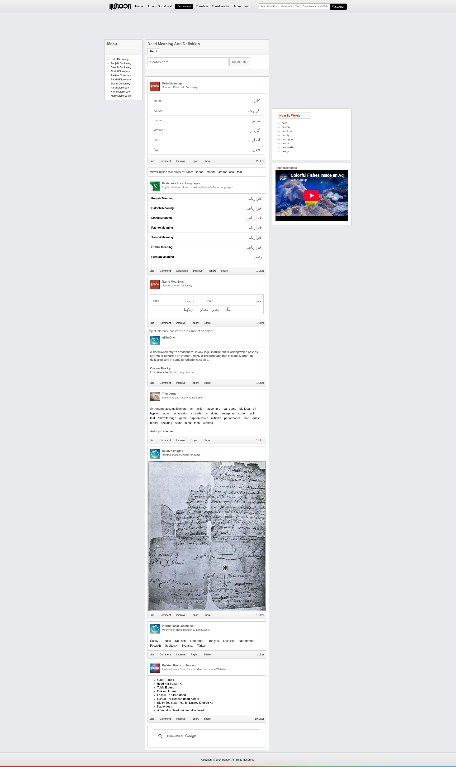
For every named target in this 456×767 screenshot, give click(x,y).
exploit (242, 413)
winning (208, 423)
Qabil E (165, 680)
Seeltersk (171, 645)
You (247, 6)
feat (152, 418)
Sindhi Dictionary (120, 71)
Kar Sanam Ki (169, 683)
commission (180, 413)
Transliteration (221, 6)
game (183, 418)
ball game (229, 408)
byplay (154, 413)
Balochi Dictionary (121, 67)
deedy (285, 151)
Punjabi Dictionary (121, 63)
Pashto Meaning (162, 227)
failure (169, 431)
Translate (202, 6)
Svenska (187, 645)
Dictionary (184, 6)
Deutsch (180, 641)
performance (232, 418)
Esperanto (196, 641)
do (206, 413)
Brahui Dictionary (120, 83)
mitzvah (216, 418)
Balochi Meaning (162, 208)
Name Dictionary (120, 91)
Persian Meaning (162, 257)
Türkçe (201, 645)
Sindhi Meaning (161, 218)
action (200, 408)
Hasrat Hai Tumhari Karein (178, 699)
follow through (167, 418)
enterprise (228, 413)
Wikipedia (162, 372)
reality (154, 423)
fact (251, 413)
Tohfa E (165, 687)
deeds (285, 143)
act (191, 408)
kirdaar (222, 172)
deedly (285, 135)
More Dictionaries (121, 95)
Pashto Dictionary (121, 75)
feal (239, 172)
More (237, 6)
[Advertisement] (228, 26)
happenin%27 (199, 418)
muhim (211, 172)
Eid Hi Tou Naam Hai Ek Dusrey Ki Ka (185, 702)
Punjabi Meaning (162, 198)
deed (284, 123)
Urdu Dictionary (120, 59)
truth (197, 423)
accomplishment (175, 408)
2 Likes (260, 161)
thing (188, 423)
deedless (287, 131)
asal (232, 172)
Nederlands (246, 641)
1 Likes (260, 270)
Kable (164, 706)
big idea (244, 408)
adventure (213, 408)
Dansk (166, 641)
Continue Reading (160, 368)
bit (254, 408)
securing (166, 423)
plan (246, 418)
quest (256, 418)
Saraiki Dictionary (121, 79)
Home (139, 6)
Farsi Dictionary (120, 87)
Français (213, 641)
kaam (189, 172)
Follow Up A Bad (171, 695)
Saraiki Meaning (162, 237)
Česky (154, 641)
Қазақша (229, 641)
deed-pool (287, 139)
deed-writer (288, 147)
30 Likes (260, 718)
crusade (196, 413)
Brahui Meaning (161, 247)
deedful (286, 127)
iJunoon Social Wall (159, 6)
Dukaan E (167, 691)
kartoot (199, 172)
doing (214, 413)
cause (166, 413)
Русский (155, 645)
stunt (178, 423)
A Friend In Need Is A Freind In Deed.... (182, 710)
